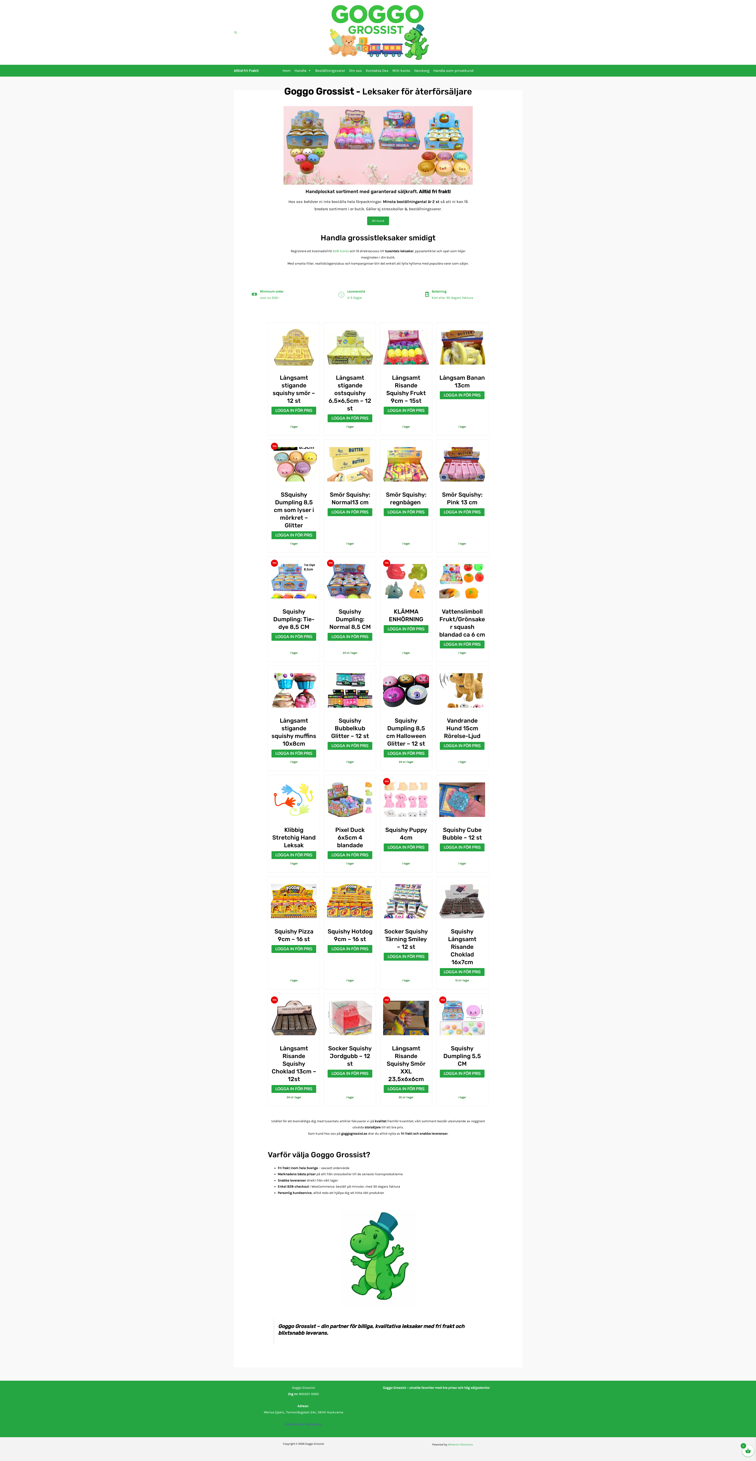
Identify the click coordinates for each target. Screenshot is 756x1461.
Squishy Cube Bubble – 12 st (462, 833)
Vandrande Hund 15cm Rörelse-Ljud (462, 728)
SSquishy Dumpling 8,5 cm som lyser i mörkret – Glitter (294, 510)
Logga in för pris (293, 410)
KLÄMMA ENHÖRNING (406, 615)
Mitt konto (401, 71)
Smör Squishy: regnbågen (406, 498)
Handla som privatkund (453, 71)
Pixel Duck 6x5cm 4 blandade (350, 837)
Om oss (355, 71)
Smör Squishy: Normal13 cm (350, 498)
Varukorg (421, 71)
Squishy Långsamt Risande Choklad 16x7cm (462, 947)
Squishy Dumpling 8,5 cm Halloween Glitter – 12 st (406, 732)
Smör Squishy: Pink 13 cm (462, 498)
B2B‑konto (341, 251)
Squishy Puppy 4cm (406, 833)
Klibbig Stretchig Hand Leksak (294, 837)
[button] (235, 32)
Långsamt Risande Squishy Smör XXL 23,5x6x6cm (406, 1064)
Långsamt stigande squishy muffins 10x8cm (293, 732)
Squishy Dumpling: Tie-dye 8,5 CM (293, 619)
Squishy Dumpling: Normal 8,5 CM (350, 619)
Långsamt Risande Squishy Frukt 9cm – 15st (406, 389)
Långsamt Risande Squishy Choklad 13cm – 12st (294, 1064)
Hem (287, 71)
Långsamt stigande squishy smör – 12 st (294, 389)
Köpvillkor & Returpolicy (303, 1424)
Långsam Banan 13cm (462, 381)
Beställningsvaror (330, 71)
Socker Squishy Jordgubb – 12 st (350, 1056)
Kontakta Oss (377, 71)
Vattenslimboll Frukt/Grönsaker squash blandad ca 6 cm (462, 623)
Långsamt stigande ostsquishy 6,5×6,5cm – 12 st (350, 393)
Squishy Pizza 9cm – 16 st (293, 935)
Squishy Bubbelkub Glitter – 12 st (350, 728)
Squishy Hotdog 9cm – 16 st (350, 935)
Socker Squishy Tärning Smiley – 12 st (406, 939)
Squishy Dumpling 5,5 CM (462, 1056)
